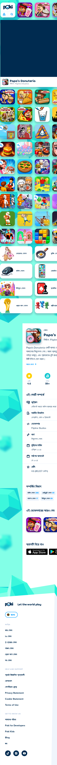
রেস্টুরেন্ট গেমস (48, 493)
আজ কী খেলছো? (11, 14)
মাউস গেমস (33, 493)
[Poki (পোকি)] (8, 7)
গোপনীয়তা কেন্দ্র (11, 687)
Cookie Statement (14, 699)
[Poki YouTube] (24, 753)
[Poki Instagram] (16, 753)
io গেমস (8, 636)
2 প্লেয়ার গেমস (11, 642)
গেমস (45, 330)
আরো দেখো (30, 364)
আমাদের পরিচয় (10, 719)
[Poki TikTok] (8, 753)
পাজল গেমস (9, 648)
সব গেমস (8, 660)
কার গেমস (8, 630)
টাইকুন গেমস (47, 499)
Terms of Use (12, 705)
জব (6, 744)
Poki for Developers (15, 726)
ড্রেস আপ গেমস (11, 654)
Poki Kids (10, 732)
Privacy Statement (14, 693)
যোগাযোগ (8, 681)
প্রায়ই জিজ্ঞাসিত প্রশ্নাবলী (15, 675)
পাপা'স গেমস (33, 499)
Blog (7, 738)
